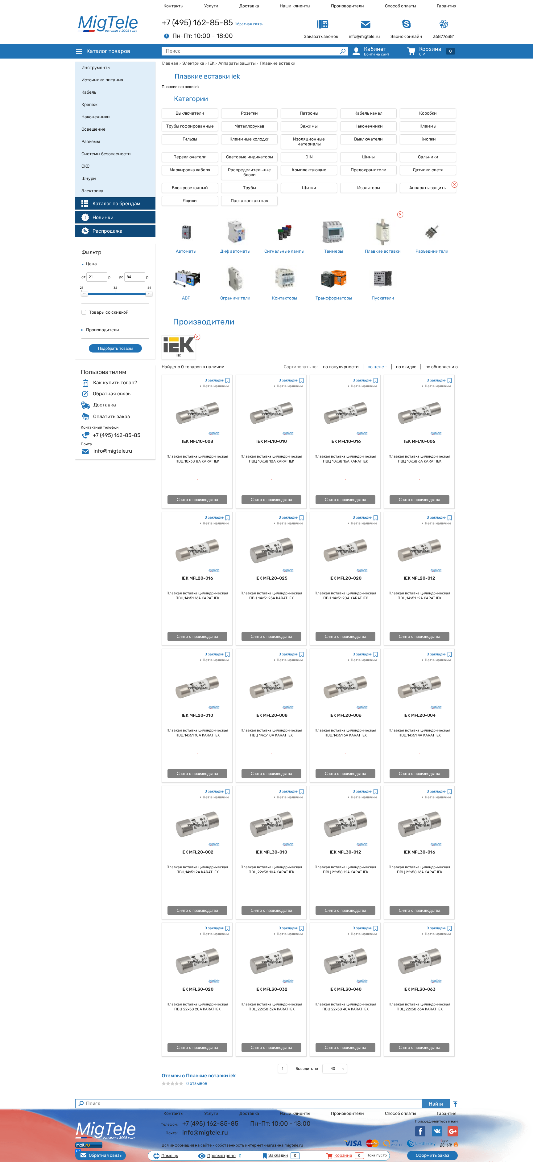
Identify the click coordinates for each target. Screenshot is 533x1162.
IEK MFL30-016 (419, 852)
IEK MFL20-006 (345, 715)
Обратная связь (249, 24)
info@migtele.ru (112, 451)
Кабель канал (368, 113)
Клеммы (427, 126)
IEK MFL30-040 (345, 989)
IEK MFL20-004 (419, 715)
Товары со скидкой (109, 312)
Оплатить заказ (111, 416)
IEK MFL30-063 (419, 989)
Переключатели (190, 157)
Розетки (249, 113)
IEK (211, 63)
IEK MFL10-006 (419, 441)
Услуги (211, 6)
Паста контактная (249, 200)
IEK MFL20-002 (197, 852)
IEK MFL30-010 (271, 852)
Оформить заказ (432, 1155)
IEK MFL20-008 (271, 715)
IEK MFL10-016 (345, 441)
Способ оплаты (400, 6)
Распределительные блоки (249, 172)
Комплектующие (309, 170)
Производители (347, 6)
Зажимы (309, 126)
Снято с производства (197, 499)
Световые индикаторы (249, 157)
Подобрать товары (115, 348)
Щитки (309, 187)
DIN (309, 157)
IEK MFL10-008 (197, 441)
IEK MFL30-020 (197, 989)
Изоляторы (368, 187)
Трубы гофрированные (190, 126)
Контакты (173, 6)
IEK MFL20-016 (197, 578)
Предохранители (368, 170)
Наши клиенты (295, 6)
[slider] (85, 294)
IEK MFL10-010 (271, 441)
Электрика (193, 63)
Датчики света (428, 170)
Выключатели (190, 113)
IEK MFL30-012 (345, 852)
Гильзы (190, 139)
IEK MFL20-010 (197, 715)
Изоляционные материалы (309, 142)
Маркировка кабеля (190, 170)
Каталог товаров (108, 51)
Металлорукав (249, 126)
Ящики (190, 200)
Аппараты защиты (237, 63)
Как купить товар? (115, 382)
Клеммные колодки (249, 139)
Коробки (428, 113)
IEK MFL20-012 (419, 578)
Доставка (249, 6)
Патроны (309, 113)
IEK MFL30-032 (271, 989)
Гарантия (447, 6)
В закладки (214, 380)
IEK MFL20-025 (271, 578)
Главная (170, 63)
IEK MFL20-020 (345, 578)
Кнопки (428, 139)
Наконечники (368, 126)
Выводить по (306, 1068)
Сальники (428, 157)
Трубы (249, 187)
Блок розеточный (190, 187)
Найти (436, 1104)
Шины (368, 157)
